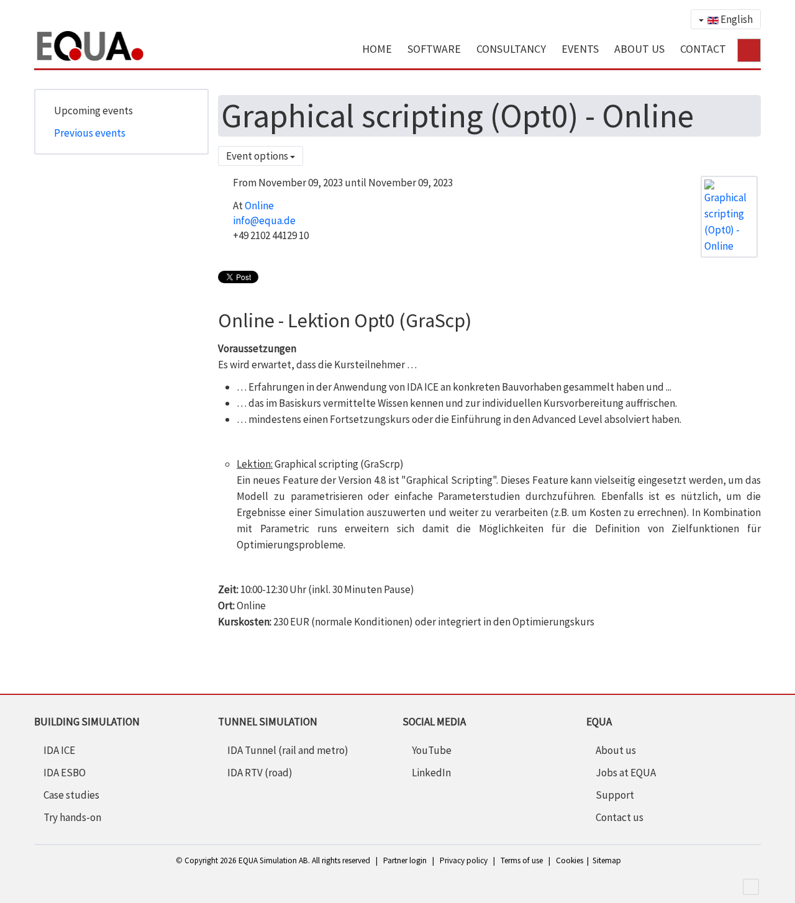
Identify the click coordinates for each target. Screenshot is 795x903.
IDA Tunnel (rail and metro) (287, 750)
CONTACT (703, 49)
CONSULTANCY (511, 49)
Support (615, 795)
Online (259, 205)
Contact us (619, 817)
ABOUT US (639, 49)
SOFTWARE (434, 49)
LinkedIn (431, 772)
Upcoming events (93, 110)
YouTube (432, 750)
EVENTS (580, 49)
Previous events (89, 133)
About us (616, 750)
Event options (258, 156)
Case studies (71, 795)
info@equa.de (264, 220)
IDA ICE (59, 750)
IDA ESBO (64, 772)
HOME (377, 49)
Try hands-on (72, 817)
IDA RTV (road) (260, 772)
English (736, 19)
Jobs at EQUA (626, 772)
